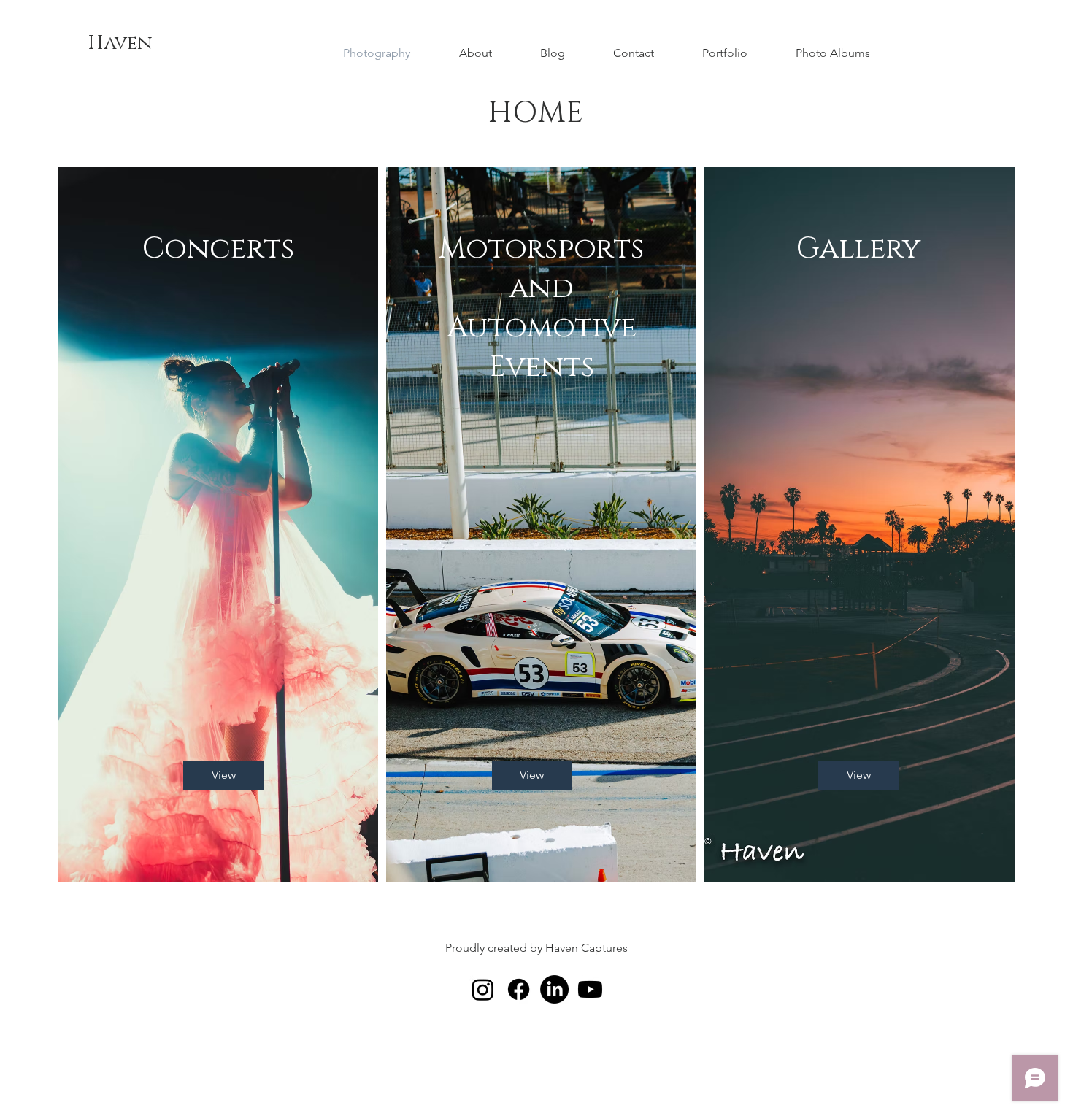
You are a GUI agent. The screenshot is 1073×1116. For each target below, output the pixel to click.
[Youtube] (590, 989)
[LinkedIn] (554, 989)
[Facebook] (518, 989)
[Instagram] (483, 989)
